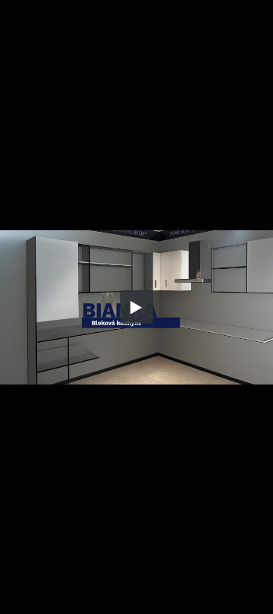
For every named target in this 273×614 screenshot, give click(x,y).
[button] (136, 307)
